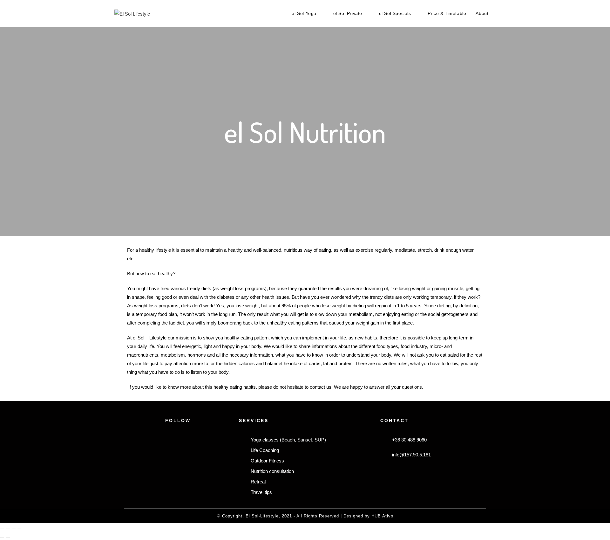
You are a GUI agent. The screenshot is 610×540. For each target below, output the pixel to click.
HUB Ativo (382, 516)
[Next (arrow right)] (8, 537)
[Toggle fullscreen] (8, 529)
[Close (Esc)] (19, 529)
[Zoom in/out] (2, 529)
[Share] (13, 529)
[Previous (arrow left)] (2, 537)
